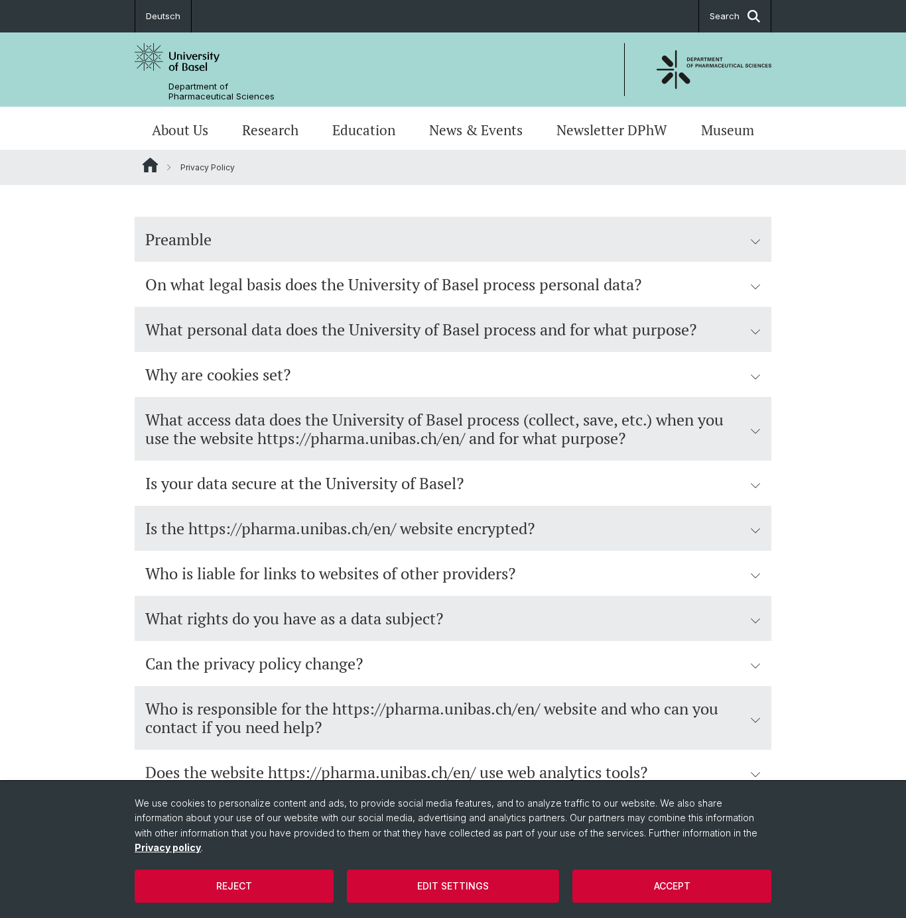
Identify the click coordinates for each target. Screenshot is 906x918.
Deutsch (163, 16)
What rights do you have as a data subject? (294, 618)
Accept (672, 885)
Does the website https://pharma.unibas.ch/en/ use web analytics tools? (396, 772)
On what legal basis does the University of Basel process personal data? (393, 284)
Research (270, 130)
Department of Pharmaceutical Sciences (221, 91)
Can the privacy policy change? (254, 663)
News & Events (476, 130)
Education (363, 130)
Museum (727, 130)
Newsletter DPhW (611, 130)
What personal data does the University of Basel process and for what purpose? (420, 329)
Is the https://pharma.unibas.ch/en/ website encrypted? (340, 528)
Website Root (150, 165)
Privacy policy (168, 847)
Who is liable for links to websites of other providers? (330, 573)
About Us (180, 130)
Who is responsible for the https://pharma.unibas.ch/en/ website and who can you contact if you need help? (431, 717)
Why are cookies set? (218, 374)
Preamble (178, 239)
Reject (234, 885)
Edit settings (453, 885)
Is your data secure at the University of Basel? (304, 483)
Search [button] (725, 16)
